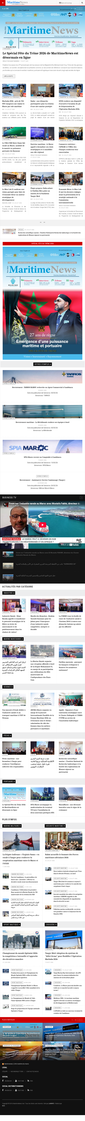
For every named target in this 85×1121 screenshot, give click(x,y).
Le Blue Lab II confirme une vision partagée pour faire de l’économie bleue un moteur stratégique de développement (13, 194)
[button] (78, 8)
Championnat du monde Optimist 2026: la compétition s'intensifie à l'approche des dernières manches (20, 956)
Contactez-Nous (32, 1071)
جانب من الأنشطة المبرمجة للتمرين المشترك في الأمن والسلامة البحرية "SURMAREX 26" (46, 564)
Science (7, 687)
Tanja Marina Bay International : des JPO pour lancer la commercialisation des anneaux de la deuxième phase (67, 975)
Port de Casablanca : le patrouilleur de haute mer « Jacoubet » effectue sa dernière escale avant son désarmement (24, 879)
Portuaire (8, 781)
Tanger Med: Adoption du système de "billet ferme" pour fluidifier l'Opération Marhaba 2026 (63, 956)
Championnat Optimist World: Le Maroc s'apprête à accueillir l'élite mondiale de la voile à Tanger (25, 988)
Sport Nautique (11, 925)
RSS (31, 1081)
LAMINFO (51, 1103)
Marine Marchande (12, 639)
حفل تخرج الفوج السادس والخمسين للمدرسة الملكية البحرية (35, 575)
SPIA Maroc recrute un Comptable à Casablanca (42, 457)
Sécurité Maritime (54, 826)
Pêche (6, 735)
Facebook (8, 1081)
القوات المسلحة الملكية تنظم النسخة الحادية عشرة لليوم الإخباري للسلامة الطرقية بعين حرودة (25, 905)
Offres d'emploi (42, 364)
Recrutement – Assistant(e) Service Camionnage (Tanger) (42, 480)
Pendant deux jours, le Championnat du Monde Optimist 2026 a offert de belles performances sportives (24, 975)
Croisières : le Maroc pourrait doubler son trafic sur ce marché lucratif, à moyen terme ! (68, 988)
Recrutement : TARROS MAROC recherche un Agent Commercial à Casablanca (42, 387)
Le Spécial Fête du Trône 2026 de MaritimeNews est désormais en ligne (14, 807)
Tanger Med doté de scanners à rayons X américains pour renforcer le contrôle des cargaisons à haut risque (67, 884)
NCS (3, 1106)
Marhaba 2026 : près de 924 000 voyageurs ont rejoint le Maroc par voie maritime (13, 103)
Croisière (50, 925)
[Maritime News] (17, 3)
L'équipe (5, 1071)
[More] (81, 497)
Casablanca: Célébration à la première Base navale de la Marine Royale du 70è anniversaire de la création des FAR (24, 892)
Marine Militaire (11, 826)
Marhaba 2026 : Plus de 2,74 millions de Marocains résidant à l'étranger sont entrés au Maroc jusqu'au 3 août (63, 1052)
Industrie (8, 593)
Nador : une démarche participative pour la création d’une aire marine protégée (42, 103)
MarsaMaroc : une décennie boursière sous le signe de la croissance (70, 807)
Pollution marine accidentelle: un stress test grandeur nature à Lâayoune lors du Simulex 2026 (67, 911)
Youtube (21, 1081)
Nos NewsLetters (17, 1071)
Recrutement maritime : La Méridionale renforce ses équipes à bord (42, 422)
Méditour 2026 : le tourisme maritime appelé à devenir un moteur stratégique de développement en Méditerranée (67, 1000)
